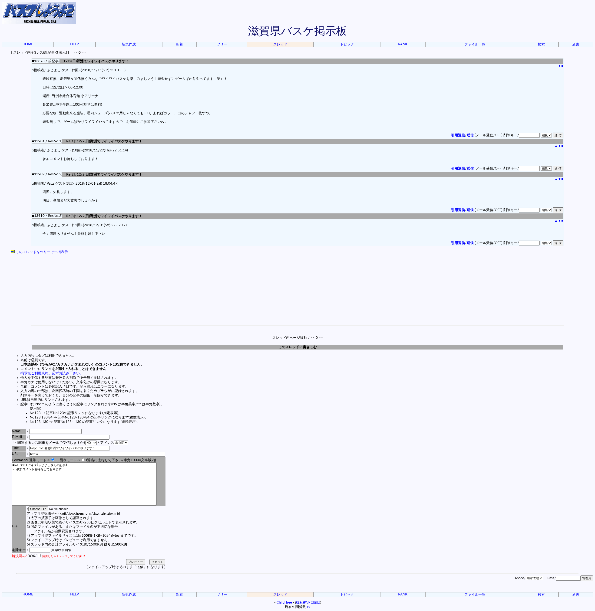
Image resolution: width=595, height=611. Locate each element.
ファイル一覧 (474, 44)
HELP (74, 44)
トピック (347, 44)
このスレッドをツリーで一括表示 (41, 252)
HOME (28, 44)
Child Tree (284, 602)
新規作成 (129, 44)
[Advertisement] (297, 290)
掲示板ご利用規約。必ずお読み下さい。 (51, 373)
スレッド (280, 44)
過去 (575, 44)
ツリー (222, 44)
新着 (179, 44)
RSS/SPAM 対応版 (308, 602)
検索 (541, 44)
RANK (402, 44)
